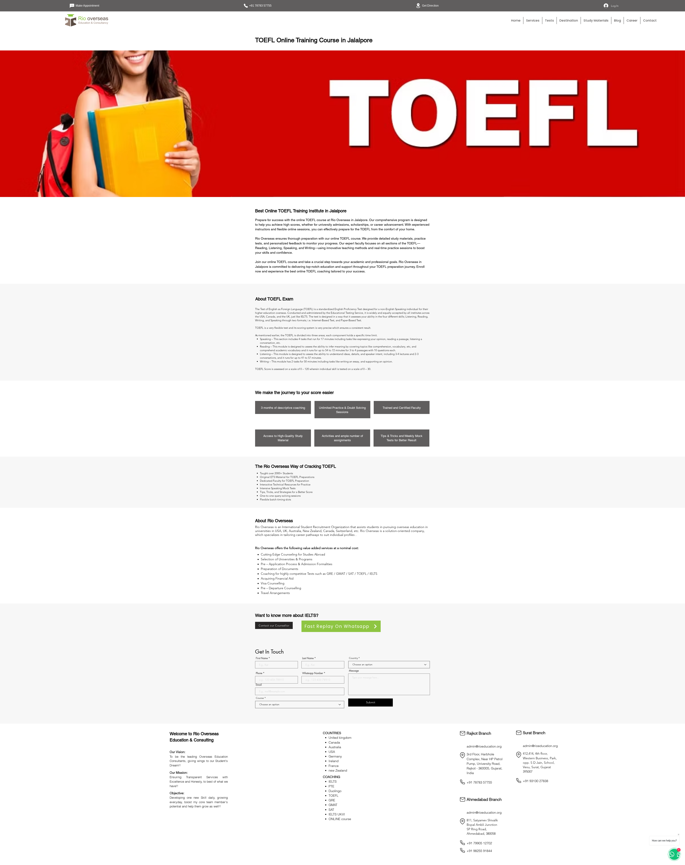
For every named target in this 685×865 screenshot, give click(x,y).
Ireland (334, 761)
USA (332, 752)
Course (260, 698)
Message (354, 670)
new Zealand (338, 770)
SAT (331, 810)
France (334, 766)
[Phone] (463, 782)
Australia (335, 747)
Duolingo (335, 791)
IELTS (333, 781)
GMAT (333, 805)
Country (353, 658)
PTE (331, 786)
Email (259, 685)
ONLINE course (340, 819)
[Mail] (463, 733)
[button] (549, 20)
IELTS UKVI (337, 814)
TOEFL (333, 796)
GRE (332, 800)
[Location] (463, 755)
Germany (335, 756)
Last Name (308, 658)
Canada (334, 742)
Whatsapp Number (312, 673)
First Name (262, 658)
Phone (259, 673)
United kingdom (340, 738)
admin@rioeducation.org (484, 746)
